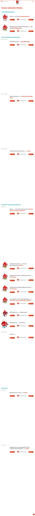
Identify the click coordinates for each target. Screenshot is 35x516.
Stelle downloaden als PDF (22, 19)
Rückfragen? (31, 19)
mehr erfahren (12, 19)
